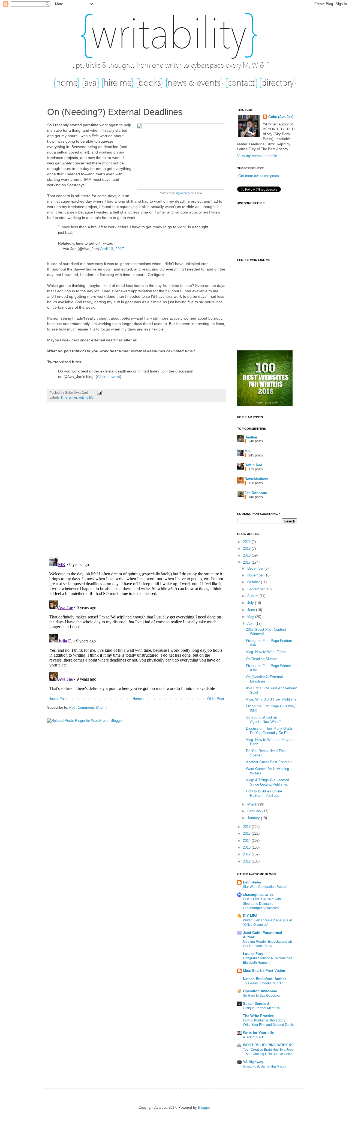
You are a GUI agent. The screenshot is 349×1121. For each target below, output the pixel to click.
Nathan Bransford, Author (264, 979)
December (255, 568)
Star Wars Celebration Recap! (265, 887)
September (256, 589)
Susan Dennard (256, 1004)
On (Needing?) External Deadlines (264, 679)
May (251, 617)
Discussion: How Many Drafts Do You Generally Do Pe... (269, 730)
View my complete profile (257, 156)
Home (137, 699)
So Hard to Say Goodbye (261, 995)
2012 (247, 854)
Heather (251, 437)
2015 (247, 833)
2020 (247, 542)
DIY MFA (250, 916)
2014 (247, 841)
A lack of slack (253, 1037)
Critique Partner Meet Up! (262, 1008)
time (64, 397)
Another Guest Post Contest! (269, 762)
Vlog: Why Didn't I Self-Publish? (271, 699)
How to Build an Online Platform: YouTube (264, 793)
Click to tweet (108, 376)
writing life (86, 397)
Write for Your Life (258, 1033)
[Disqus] (136, 482)
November (255, 575)
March (252, 804)
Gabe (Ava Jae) (280, 117)
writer (73, 397)
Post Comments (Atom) (88, 707)
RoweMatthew (256, 479)
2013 (247, 847)
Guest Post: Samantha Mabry (264, 1066)
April (251, 623)
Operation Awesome (260, 991)
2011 (247, 861)
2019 (247, 548)
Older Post (215, 699)
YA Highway (253, 1062)
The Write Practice (258, 1016)
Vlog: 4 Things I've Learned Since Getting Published (267, 782)
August (253, 596)
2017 (247, 562)
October (254, 582)
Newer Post (58, 699)
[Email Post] (98, 392)
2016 (247, 827)
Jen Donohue (256, 493)
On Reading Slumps (262, 659)
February (254, 811)
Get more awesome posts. (259, 176)
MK (247, 451)
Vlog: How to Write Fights (266, 652)
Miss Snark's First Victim (264, 971)
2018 (247, 555)
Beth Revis (252, 882)
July (251, 603)
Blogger (204, 1107)
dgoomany (183, 193)
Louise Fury (253, 954)
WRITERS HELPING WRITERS (268, 1045)
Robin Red (253, 465)
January (254, 818)
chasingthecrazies (258, 894)
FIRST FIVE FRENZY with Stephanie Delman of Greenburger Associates (262, 903)
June (251, 610)
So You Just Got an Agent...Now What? (263, 719)
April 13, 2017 (112, 249)
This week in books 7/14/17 (263, 983)
